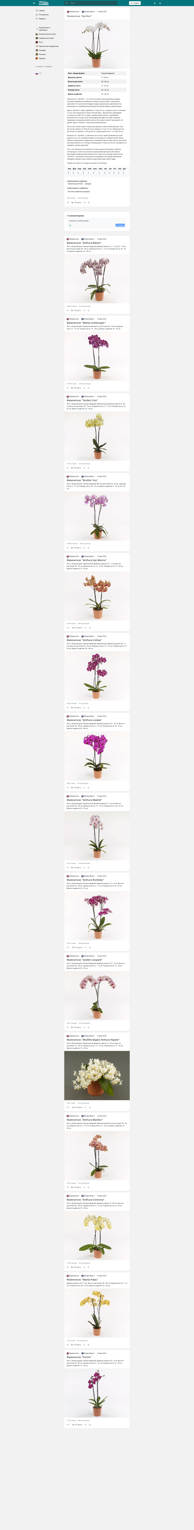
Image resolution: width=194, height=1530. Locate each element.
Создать (136, 3)
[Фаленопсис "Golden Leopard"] (97, 989)
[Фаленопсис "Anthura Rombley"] (97, 909)
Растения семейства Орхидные (79, 191)
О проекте (40, 66)
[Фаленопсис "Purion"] (97, 1387)
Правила (48, 66)
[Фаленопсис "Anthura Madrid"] (97, 829)
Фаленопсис (74, 11)
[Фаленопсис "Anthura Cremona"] (97, 1229)
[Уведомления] (154, 3)
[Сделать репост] (86, 202)
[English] (40, 74)
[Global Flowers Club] (44, 3)
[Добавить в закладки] (90, 202)
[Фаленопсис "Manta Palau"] (97, 1308)
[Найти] (66, 3)
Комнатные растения (75, 184)
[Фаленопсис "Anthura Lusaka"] (97, 749)
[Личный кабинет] (160, 3)
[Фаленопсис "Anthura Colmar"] (97, 670)
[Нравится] (69, 202)
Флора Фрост (89, 11)
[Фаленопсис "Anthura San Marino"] (97, 590)
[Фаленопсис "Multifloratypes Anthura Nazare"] (97, 1069)
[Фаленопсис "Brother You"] (97, 510)
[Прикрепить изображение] (70, 225)
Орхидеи (88, 184)
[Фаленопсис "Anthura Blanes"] (97, 272)
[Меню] (34, 3)
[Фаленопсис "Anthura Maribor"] (97, 1149)
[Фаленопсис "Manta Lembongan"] (97, 351)
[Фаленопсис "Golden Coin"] (97, 430)
